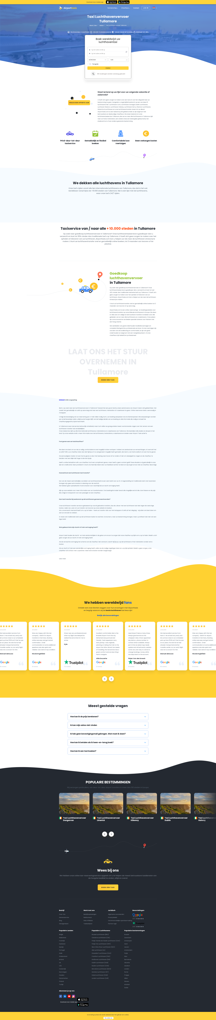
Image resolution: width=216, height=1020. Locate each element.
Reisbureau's (88, 917)
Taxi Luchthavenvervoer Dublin (176, 819)
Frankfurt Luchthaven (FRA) (101, 956)
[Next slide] (111, 678)
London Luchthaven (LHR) (100, 978)
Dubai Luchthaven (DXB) (100, 975)
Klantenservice (64, 917)
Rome (126, 972)
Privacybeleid (112, 917)
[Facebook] (60, 996)
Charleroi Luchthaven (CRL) (101, 938)
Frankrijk (62, 941)
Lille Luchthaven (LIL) (98, 950)
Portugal (62, 950)
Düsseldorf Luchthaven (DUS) (101, 953)
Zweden (61, 975)
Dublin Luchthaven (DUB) (100, 963)
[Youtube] (69, 996)
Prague (126, 975)
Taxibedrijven (88, 924)
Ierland (102, 25)
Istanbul (127, 984)
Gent (126, 944)
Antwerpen (128, 941)
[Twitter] (64, 996)
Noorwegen (63, 972)
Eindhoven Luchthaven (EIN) (101, 959)
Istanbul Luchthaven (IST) (100, 972)
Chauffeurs (125, 8)
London (126, 969)
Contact (136, 8)
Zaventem (127, 938)
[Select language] (155, 8)
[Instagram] (73, 996)
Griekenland (63, 956)
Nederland (62, 938)
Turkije (61, 984)
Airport (70, 8)
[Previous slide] (104, 678)
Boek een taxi (108, 380)
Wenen (126, 981)
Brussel (126, 934)
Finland (61, 981)
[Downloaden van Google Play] (124, 2)
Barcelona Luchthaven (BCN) (101, 969)
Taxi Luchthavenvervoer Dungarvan (74, 819)
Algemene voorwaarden (116, 914)
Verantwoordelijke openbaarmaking (120, 921)
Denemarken (63, 978)
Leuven (126, 947)
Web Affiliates (88, 921)
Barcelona (127, 959)
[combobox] (103, 50)
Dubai (126, 988)
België (61, 934)
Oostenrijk (62, 969)
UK (60, 963)
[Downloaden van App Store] (111, 2)
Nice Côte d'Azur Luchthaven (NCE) (103, 947)
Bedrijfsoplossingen (90, 914)
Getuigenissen (63, 924)
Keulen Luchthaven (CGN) (100, 966)
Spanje (61, 947)
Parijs (126, 953)
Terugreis (95, 64)
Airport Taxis (93, 25)
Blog (60, 921)
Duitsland (62, 944)
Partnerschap (112, 8)
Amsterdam (128, 950)
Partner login (112, 924)
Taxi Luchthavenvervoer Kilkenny (142, 819)
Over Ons (62, 914)
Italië (60, 953)
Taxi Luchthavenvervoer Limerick (108, 819)
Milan (126, 978)
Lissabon (127, 966)
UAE (60, 966)
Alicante (127, 963)
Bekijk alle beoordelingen (108, 615)
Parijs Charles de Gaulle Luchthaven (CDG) (106, 941)
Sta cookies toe (108, 1018)
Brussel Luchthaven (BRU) (100, 934)
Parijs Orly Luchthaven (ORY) (101, 944)
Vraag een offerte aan (79, 103)
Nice (125, 956)
